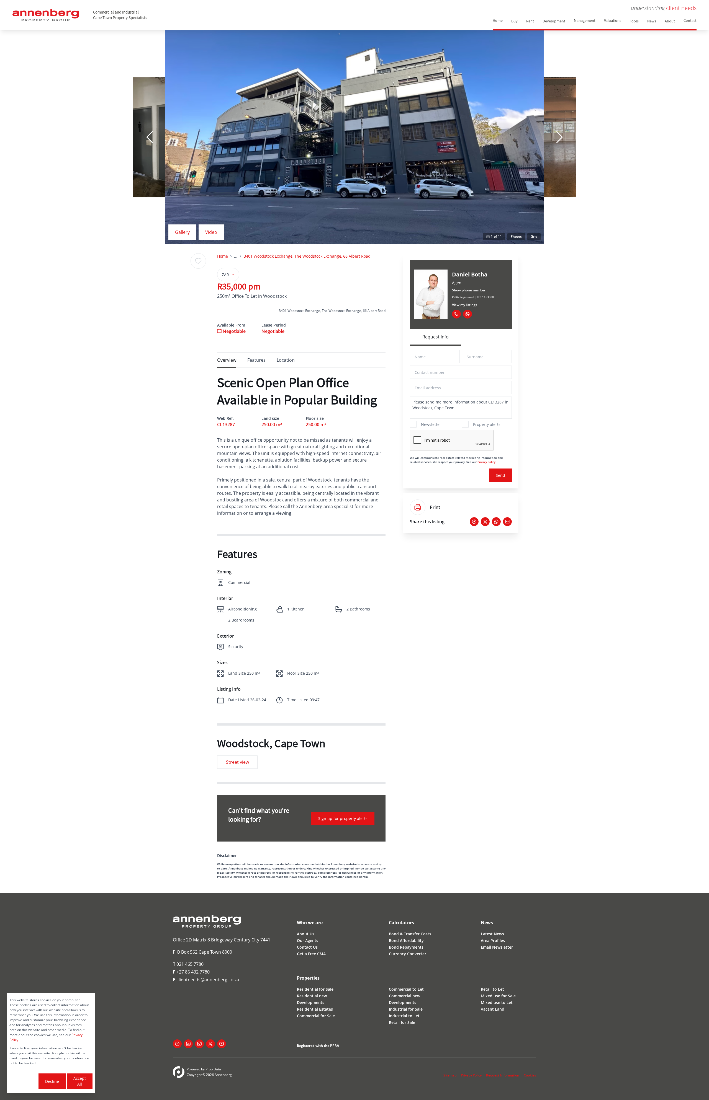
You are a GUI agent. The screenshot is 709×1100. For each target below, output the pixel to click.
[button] (149, 137)
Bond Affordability (406, 940)
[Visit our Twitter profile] (210, 1043)
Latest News (492, 933)
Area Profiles (493, 940)
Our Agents (307, 940)
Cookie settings (23, 1081)
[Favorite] (198, 261)
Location (286, 360)
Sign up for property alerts (343, 818)
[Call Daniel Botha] (456, 314)
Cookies (530, 1075)
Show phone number (468, 290)
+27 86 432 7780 (191, 972)
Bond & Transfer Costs (410, 933)
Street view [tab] (237, 762)
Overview (226, 360)
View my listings (464, 304)
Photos (516, 236)
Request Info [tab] (435, 337)
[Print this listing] (417, 507)
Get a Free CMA (311, 953)
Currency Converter (407, 953)
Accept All (79, 1081)
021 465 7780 (188, 964)
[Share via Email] (507, 521)
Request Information (502, 1075)
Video (211, 232)
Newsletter (431, 424)
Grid (534, 236)
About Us (305, 933)
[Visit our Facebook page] (177, 1043)
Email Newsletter (497, 947)
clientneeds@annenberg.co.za (206, 980)
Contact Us (307, 947)
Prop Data (213, 1069)
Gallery (182, 232)
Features (256, 360)
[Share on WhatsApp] (496, 521)
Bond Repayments (406, 947)
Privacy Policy (486, 462)
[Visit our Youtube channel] (221, 1043)
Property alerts (486, 424)
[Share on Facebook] (474, 521)
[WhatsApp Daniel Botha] (467, 314)
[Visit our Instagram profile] (199, 1043)
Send (500, 475)
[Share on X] (485, 521)
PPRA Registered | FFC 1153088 (473, 297)
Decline (52, 1081)
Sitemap (449, 1075)
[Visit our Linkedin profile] (188, 1043)
